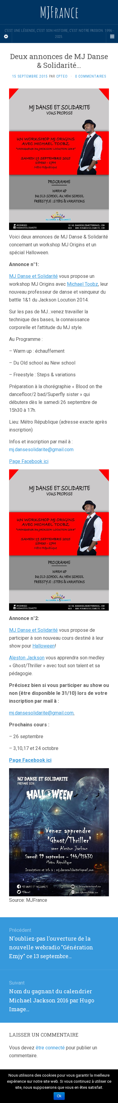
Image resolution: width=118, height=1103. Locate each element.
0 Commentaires (90, 76)
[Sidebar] (6, 37)
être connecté (50, 1048)
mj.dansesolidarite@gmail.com (41, 449)
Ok (59, 1096)
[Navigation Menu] (112, 37)
